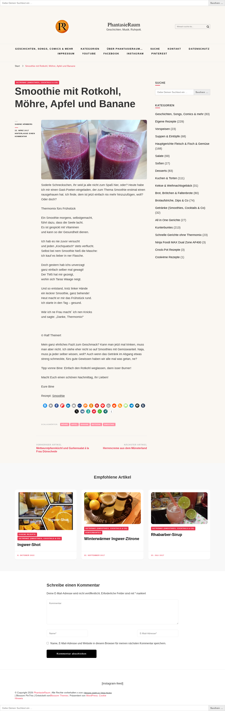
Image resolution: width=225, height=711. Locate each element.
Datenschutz (199, 48)
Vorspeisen (162, 129)
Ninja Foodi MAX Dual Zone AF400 (178, 242)
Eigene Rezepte (165, 121)
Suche (155, 48)
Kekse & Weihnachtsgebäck (173, 185)
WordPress (92, 695)
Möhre (64, 424)
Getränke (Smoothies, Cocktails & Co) (37, 82)
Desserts (161, 170)
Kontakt (174, 48)
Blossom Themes (59, 695)
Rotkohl (96, 424)
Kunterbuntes (164, 227)
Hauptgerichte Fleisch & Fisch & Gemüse (182, 143)
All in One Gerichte (167, 220)
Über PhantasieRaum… (125, 48)
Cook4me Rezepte (167, 257)
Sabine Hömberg (23, 124)
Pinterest (159, 53)
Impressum (66, 53)
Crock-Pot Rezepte (167, 249)
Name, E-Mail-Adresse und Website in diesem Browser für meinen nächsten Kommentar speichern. (108, 643)
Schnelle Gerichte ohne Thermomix (178, 235)
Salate (159, 156)
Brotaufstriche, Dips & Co (171, 200)
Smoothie (58, 395)
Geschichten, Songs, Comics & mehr (44, 48)
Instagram (135, 53)
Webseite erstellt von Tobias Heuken (98, 693)
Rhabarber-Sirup (166, 534)
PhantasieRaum (124, 24)
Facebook (111, 53)
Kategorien (90, 48)
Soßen (159, 163)
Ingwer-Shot (29, 544)
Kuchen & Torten (166, 178)
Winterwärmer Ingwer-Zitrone (111, 538)
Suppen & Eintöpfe (167, 136)
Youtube (89, 53)
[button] (45, 406)
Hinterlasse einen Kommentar (25, 135)
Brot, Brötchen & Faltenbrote (174, 193)
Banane (85, 424)
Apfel (74, 424)
